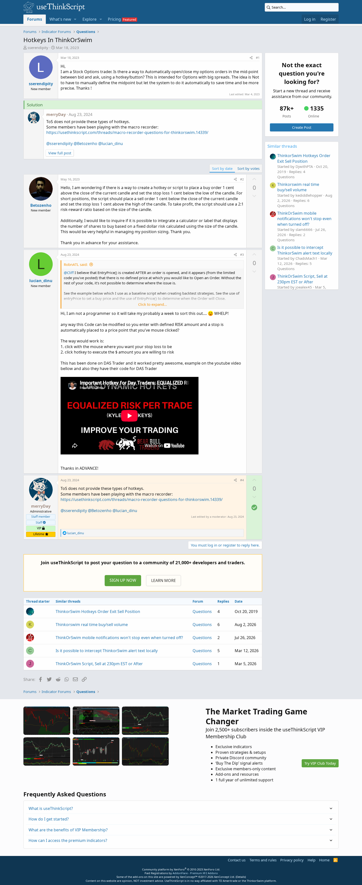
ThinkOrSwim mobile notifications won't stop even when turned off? (119, 637)
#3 (242, 254)
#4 (242, 480)
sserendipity (38, 47)
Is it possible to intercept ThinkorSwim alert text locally (107, 650)
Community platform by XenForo (181, 869)
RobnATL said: (76, 264)
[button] (75, 19)
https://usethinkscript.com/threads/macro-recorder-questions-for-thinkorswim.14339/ (127, 132)
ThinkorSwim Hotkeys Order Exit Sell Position (98, 611)
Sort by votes (248, 168)
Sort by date (222, 168)
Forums (34, 19)
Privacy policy (292, 859)
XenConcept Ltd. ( (225, 877)
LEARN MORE (163, 580)
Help (311, 859)
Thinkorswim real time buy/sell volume (92, 624)
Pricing (114, 19)
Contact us (237, 859)
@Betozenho (85, 143)
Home (324, 859)
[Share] (251, 58)
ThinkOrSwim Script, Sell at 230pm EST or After (99, 663)
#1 (258, 57)
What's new (60, 19)
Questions (202, 611)
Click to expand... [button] (152, 304)
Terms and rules (263, 859)
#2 (242, 179)
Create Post (301, 127)
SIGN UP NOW (123, 580)
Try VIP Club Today (320, 763)
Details (240, 877)
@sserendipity (59, 143)
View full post (59, 152)
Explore (89, 19)
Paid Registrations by (181, 873)
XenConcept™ (188, 877)
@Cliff (69, 272)
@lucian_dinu (110, 143)
